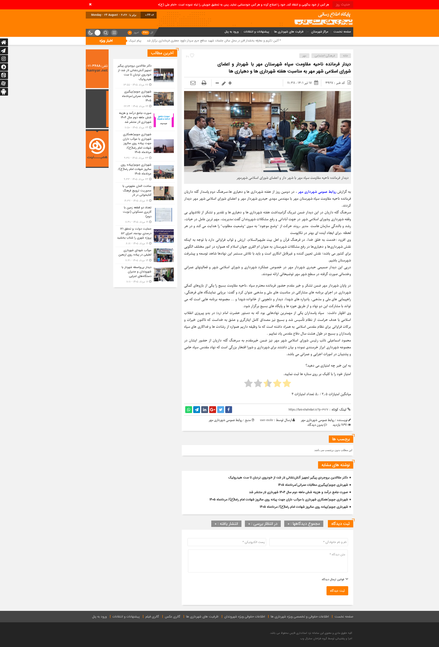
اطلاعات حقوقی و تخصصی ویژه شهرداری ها (300, 616)
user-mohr (266, 420)
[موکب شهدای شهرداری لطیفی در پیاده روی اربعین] (145, 255)
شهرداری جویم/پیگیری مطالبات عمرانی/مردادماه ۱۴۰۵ (313, 484)
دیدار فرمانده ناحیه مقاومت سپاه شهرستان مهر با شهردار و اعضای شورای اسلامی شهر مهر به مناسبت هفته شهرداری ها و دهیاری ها (284, 68)
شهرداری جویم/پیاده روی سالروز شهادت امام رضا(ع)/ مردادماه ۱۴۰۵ (304, 506)
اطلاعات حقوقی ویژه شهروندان (244, 616)
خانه (345, 55)
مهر (304, 55)
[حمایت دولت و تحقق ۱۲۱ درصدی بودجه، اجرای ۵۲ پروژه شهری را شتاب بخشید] (145, 236)
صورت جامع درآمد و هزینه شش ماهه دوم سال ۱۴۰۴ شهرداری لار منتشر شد (298, 492)
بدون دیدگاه (315, 425)
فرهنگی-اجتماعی (325, 55)
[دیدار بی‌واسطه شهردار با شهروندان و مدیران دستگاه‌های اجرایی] (145, 274)
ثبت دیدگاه (337, 590)
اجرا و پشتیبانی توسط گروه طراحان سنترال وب (326, 638)
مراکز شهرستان (319, 31)
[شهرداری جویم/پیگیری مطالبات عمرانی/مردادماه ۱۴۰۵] (145, 99)
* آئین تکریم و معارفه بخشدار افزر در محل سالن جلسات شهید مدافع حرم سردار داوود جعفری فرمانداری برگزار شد (250, 40)
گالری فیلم (152, 616)
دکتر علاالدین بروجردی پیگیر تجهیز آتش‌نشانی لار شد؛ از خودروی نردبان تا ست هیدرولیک (288, 477)
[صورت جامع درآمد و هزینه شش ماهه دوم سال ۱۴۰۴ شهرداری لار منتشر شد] (145, 120)
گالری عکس (172, 616)
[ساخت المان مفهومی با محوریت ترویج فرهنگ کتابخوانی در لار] (145, 193)
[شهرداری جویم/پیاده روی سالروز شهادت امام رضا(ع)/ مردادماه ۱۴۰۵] (145, 172)
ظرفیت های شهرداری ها (289, 31)
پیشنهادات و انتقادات (256, 31)
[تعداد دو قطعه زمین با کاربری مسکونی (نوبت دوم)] (145, 215)
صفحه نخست (342, 31)
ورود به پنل (232, 31)
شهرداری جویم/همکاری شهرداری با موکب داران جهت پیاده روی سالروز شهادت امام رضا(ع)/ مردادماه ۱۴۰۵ (278, 499)
